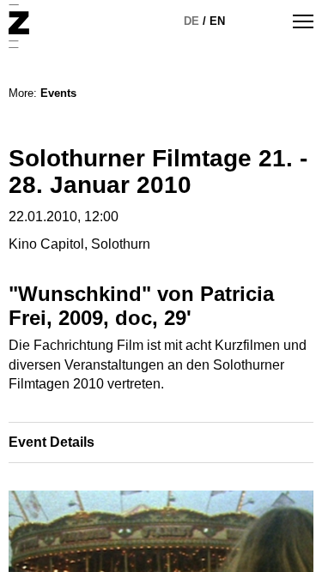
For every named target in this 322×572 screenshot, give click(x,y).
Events (58, 93)
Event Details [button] (51, 442)
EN (217, 21)
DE (191, 21)
